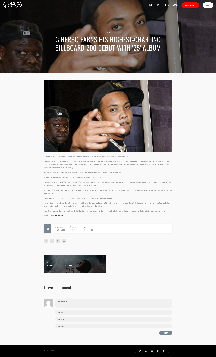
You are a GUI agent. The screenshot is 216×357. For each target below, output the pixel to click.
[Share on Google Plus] (58, 241)
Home (150, 5)
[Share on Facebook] (46, 241)
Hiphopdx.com (59, 215)
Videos (175, 5)
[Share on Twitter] (52, 241)
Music (167, 5)
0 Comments (88, 230)
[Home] (12, 5)
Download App (190, 5)
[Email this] (64, 241)
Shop (208, 5)
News (158, 5)
